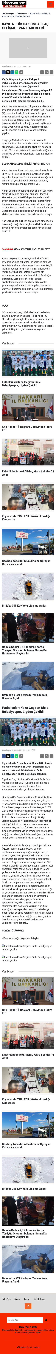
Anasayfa (9, 14)
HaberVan (6, 1299)
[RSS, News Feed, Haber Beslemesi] (28, 1306)
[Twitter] (8, 72)
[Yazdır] (21, 72)
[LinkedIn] (12, 72)
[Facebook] (4, 72)
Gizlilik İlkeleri (39, 1299)
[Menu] (50, 4)
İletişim (27, 1299)
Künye (17, 1299)
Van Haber (22, 14)
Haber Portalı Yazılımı (30, 1347)
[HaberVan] (14, 4)
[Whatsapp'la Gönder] (16, 72)
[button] (42, 72)
